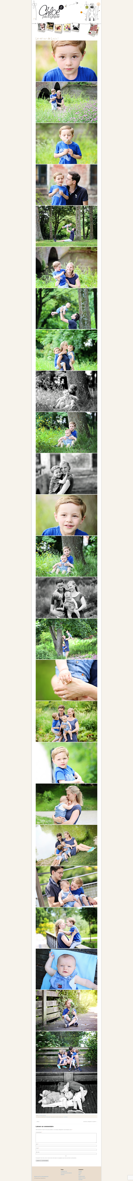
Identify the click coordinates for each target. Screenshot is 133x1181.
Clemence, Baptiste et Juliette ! (90, 1121)
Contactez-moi (64, 1171)
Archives (62, 1174)
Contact (80, 1171)
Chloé (45, 1115)
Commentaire (39, 1132)
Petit (79, 1174)
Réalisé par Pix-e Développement (41, 1176)
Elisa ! (37, 1121)
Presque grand (82, 1176)
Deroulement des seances (66, 1172)
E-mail (37, 1148)
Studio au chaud (82, 1178)
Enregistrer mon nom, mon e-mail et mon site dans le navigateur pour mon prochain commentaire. (56, 1158)
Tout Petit (80, 1179)
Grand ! (80, 1172)
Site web (37, 1152)
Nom (37, 1144)
